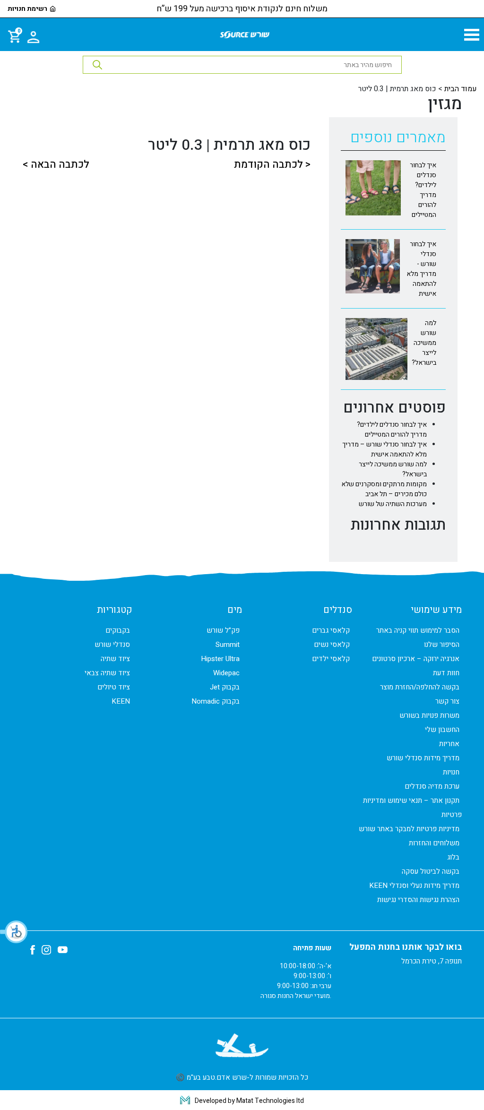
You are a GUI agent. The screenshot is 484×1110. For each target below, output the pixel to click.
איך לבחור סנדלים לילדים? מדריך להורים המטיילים (392, 429)
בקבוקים (117, 630)
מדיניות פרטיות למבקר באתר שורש (409, 829)
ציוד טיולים (113, 687)
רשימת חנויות (27, 9)
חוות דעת (446, 673)
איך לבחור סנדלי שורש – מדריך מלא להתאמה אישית (384, 449)
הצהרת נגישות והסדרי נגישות (418, 900)
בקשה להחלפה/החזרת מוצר (419, 687)
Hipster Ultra (220, 659)
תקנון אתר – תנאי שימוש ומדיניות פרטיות (412, 807)
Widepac (226, 673)
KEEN (121, 701)
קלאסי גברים (331, 630)
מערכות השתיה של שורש (393, 504)
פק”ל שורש (223, 630)
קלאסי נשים (332, 644)
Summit (228, 644)
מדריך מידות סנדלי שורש (423, 758)
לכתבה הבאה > (55, 164)
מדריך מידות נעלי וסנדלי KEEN (414, 885)
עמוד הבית (460, 89)
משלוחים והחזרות (434, 843)
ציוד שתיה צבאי (107, 673)
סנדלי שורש (112, 644)
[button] (14, 932)
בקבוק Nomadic (215, 701)
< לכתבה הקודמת (272, 164)
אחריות (449, 744)
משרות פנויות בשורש (429, 715)
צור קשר (447, 701)
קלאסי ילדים (331, 659)
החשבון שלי (442, 729)
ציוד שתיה (115, 659)
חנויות (451, 772)
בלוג (453, 857)
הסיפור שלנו (441, 644)
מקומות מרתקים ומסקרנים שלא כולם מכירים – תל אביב (384, 489)
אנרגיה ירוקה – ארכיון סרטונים (415, 659)
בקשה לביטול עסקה (430, 871)
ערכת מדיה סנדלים (432, 786)
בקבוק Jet (225, 687)
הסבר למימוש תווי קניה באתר (417, 630)
